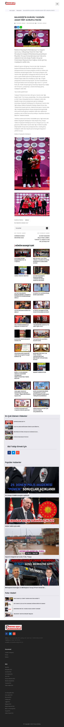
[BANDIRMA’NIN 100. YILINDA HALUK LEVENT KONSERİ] (9, 609)
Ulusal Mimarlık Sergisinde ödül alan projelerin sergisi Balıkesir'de (22, 355)
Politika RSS (8, 699)
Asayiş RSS (7, 711)
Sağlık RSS (7, 701)
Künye (6, 654)
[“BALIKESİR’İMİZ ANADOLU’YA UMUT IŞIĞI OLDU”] (41, 319)
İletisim (6, 657)
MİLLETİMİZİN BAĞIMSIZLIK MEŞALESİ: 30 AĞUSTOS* (21, 325)
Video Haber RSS (9, 685)
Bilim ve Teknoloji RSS (10, 708)
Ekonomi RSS (8, 697)
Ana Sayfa (12, 10)
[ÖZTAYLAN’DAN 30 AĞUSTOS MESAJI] (22, 305)
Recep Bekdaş (37, 724)
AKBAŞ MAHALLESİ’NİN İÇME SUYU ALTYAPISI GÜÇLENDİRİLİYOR (40, 410)
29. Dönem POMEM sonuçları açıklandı (17, 495)
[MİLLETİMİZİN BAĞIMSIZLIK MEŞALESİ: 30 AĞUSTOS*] (22, 319)
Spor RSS (7, 676)
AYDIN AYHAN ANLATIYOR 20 (21, 437)
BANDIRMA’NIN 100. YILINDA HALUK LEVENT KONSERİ (27, 608)
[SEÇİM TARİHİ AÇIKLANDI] (32, 511)
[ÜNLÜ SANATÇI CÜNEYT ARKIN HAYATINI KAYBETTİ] (9, 599)
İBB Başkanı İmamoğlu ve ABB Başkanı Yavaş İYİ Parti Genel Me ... (25, 588)
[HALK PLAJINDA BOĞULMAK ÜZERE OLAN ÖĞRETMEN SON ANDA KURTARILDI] (9, 427)
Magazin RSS (8, 704)
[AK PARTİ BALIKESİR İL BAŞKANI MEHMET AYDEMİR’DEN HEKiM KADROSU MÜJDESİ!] (41, 270)
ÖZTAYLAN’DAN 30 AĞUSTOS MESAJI (22, 311)
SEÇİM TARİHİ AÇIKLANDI (12, 526)
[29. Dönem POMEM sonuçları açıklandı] (32, 480)
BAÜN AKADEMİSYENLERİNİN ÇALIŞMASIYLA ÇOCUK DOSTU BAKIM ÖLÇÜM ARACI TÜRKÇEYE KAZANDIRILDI (41, 393)
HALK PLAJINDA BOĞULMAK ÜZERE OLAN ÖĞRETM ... (27, 426)
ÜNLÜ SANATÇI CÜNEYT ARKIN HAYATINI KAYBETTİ (26, 598)
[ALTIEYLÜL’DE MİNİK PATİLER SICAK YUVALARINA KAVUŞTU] (41, 305)
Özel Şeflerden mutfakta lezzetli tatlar (40, 339)
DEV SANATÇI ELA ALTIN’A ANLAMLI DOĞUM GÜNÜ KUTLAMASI (29, 603)
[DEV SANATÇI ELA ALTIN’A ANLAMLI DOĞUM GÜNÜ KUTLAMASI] (9, 604)
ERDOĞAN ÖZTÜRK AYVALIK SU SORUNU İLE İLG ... (26, 432)
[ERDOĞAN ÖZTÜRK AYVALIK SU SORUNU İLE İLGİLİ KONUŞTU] (9, 432)
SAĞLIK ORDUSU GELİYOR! (21, 276)
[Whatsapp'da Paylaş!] (21, 27)
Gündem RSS (8, 671)
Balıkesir (27, 220)
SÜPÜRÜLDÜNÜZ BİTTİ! (19, 421)
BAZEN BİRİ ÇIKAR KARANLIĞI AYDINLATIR (22, 339)
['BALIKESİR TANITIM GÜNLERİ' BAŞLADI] (9, 614)
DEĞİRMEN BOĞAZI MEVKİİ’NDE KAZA (20, 235)
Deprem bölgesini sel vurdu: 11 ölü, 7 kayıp (18, 557)
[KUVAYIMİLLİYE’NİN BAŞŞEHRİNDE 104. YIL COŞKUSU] (22, 253)
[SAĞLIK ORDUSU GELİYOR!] (22, 270)
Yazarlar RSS (8, 683)
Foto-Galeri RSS (8, 695)
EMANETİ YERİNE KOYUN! (39, 372)
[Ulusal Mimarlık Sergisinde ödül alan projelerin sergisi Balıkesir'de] (22, 348)
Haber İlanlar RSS (9, 713)
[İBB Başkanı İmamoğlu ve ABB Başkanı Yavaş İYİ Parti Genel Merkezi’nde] (32, 572)
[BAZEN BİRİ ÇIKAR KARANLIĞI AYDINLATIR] (22, 333)
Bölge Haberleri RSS (10, 706)
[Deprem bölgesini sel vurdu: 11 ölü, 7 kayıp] (32, 541)
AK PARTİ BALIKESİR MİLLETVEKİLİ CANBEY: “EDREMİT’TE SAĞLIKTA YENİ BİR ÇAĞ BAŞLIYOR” (42, 237)
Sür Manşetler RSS (9, 692)
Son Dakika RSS (9, 674)
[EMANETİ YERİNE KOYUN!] (41, 367)
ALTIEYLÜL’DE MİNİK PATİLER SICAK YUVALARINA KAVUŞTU (41, 311)
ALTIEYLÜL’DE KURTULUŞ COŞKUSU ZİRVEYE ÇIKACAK (22, 409)
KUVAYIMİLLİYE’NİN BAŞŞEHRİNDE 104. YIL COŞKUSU (20, 260)
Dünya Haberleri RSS (10, 678)
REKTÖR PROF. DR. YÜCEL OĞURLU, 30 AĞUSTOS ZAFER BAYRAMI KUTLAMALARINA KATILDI (41, 261)
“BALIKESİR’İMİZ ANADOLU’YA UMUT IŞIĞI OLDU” (41, 325)
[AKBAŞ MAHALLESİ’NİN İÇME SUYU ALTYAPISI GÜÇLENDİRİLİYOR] (41, 403)
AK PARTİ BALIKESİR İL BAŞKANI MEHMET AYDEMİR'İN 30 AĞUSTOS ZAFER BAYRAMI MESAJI (22, 295)
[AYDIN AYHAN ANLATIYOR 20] (9, 437)
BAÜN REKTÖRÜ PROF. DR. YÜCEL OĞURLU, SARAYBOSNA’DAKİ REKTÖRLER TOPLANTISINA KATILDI (40, 356)
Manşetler (19, 10)
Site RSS (7, 667)
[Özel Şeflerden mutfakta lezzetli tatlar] (41, 333)
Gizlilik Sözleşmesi (9, 652)
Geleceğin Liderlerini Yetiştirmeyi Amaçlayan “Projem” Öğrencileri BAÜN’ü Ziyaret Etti (22, 393)
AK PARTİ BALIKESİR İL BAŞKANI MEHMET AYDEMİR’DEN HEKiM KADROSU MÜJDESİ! (39, 278)
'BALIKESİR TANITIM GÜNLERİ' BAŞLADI (23, 614)
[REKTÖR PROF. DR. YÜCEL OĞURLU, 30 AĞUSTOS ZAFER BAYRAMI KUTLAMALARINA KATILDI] (41, 253)
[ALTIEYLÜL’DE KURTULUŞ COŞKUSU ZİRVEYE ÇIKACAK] (22, 403)
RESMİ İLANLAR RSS (9, 681)
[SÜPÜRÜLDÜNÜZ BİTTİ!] (9, 422)
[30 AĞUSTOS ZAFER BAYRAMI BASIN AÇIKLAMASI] (41, 287)
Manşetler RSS (8, 669)
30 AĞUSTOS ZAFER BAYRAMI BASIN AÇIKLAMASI (41, 294)
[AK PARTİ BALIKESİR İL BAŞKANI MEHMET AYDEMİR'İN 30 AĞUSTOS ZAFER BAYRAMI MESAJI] (22, 287)
